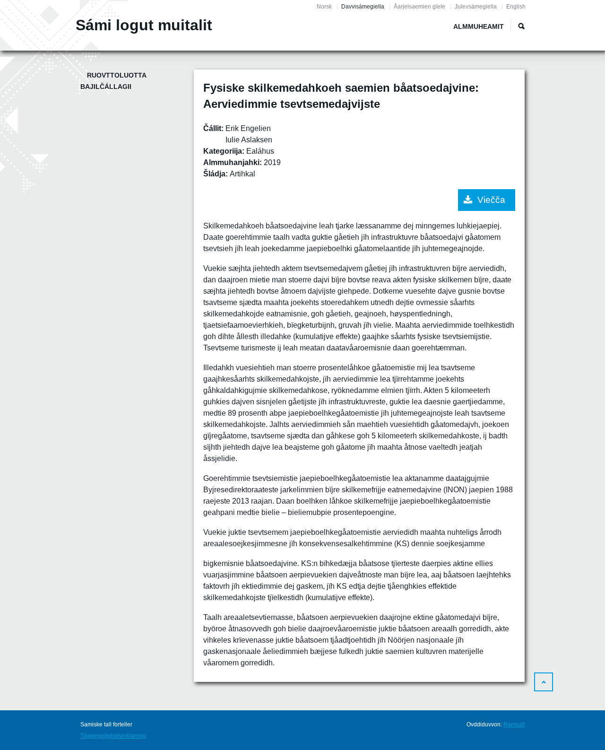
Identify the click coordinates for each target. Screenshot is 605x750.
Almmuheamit (478, 26)
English (516, 6)
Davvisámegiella (362, 6)
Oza (521, 26)
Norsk (324, 6)
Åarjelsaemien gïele (419, 6)
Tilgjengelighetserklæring (113, 736)
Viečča (491, 200)
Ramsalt (514, 724)
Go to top (543, 681)
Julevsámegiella (476, 6)
